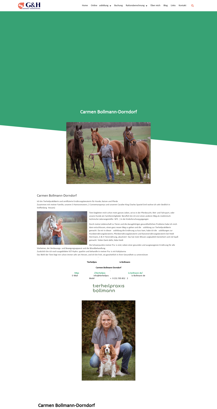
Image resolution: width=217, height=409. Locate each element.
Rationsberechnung (135, 5)
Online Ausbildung (99, 5)
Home (85, 5)
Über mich (155, 5)
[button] (193, 6)
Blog (166, 5)
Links (173, 5)
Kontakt (182, 5)
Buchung (118, 5)
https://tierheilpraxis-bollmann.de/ (108, 273)
